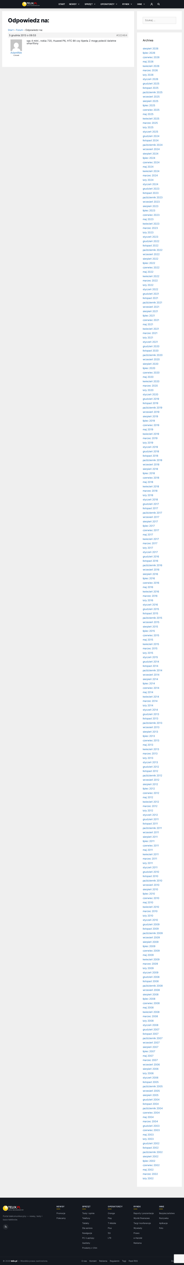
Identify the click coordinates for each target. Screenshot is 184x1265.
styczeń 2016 (150, 604)
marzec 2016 (150, 595)
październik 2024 (153, 144)
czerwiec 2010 (151, 898)
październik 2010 (152, 880)
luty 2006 (148, 1073)
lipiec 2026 (149, 52)
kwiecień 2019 (151, 433)
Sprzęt (89, 4)
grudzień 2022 (151, 241)
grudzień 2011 (151, 819)
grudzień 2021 (151, 293)
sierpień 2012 (150, 784)
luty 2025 (148, 127)
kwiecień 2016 (151, 591)
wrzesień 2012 (151, 779)
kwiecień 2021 (151, 328)
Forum (19, 30)
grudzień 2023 (151, 188)
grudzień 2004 (151, 1099)
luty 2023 (148, 232)
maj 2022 (148, 271)
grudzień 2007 (151, 1029)
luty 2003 (148, 1138)
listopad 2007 (151, 1033)
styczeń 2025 (150, 131)
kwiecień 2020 (151, 381)
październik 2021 (152, 302)
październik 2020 (153, 355)
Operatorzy (107, 4)
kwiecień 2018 (151, 486)
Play (110, 1218)
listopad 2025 (150, 87)
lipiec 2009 (149, 946)
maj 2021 (148, 324)
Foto (161, 1228)
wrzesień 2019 (151, 412)
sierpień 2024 (150, 153)
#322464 (121, 35)
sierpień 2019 (150, 416)
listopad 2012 (150, 771)
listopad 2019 (150, 403)
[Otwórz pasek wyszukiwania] (158, 4)
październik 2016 (152, 565)
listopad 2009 (151, 928)
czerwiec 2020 (151, 372)
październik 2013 (152, 723)
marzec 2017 (150, 543)
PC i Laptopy (88, 1238)
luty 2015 (148, 652)
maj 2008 (148, 1007)
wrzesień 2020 (151, 359)
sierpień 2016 (150, 574)
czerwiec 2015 (151, 635)
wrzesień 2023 (151, 201)
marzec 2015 (150, 648)
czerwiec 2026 (151, 57)
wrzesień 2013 (151, 727)
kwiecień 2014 (151, 696)
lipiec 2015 (149, 630)
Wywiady (138, 1228)
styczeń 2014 (150, 709)
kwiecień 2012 (151, 801)
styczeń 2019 (150, 447)
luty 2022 (148, 285)
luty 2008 (148, 1020)
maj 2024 (148, 166)
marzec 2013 (150, 753)
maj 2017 (148, 534)
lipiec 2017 (149, 525)
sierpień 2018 (150, 469)
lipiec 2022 (149, 263)
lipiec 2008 (149, 998)
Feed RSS (133, 1261)
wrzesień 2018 (151, 464)
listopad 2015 (150, 613)
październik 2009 (153, 933)
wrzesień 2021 (151, 306)
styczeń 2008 (150, 1025)
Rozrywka (163, 1218)
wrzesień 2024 (151, 149)
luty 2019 (148, 442)
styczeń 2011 (150, 867)
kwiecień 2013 (151, 749)
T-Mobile (112, 1223)
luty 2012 (148, 810)
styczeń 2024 (150, 184)
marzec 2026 (150, 70)
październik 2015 (152, 617)
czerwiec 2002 (151, 1165)
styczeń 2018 (150, 499)
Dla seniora (87, 1228)
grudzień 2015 (151, 609)
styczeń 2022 (150, 289)
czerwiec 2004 (151, 1112)
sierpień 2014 (150, 679)
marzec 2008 (150, 1016)
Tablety (85, 1223)
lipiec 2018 (149, 473)
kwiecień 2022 (151, 276)
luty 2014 (148, 705)
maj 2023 (148, 219)
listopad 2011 (150, 823)
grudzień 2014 (151, 661)
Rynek (125, 4)
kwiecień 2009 (151, 959)
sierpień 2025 (150, 101)
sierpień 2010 (150, 889)
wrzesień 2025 (151, 96)
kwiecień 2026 (151, 66)
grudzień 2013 (151, 714)
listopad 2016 (150, 560)
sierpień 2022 (150, 258)
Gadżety (86, 1243)
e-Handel (138, 1238)
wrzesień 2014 (151, 674)
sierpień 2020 (150, 363)
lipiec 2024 (149, 158)
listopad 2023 (151, 193)
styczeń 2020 (150, 394)
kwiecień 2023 (151, 223)
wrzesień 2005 (151, 1090)
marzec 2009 (150, 963)
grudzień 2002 (151, 1143)
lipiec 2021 (149, 315)
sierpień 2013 (150, 731)
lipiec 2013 (149, 736)
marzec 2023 (150, 228)
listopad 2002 (151, 1147)
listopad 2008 (151, 981)
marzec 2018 (150, 490)
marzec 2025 (150, 122)
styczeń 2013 (150, 762)
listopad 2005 (151, 1082)
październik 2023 (153, 197)
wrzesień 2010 (151, 884)
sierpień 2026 (150, 48)
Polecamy (61, 1218)
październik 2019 (152, 407)
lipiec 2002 (149, 1160)
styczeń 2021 (150, 341)
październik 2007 (153, 1038)
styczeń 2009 (150, 972)
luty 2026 (148, 74)
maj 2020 (148, 376)
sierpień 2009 (151, 941)
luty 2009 (148, 968)
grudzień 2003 (151, 1125)
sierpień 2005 (150, 1095)
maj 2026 (148, 61)
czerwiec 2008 (151, 1003)
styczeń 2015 (150, 657)
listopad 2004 (151, 1103)
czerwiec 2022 (151, 267)
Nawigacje (87, 1233)
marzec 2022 (150, 280)
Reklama (138, 1243)
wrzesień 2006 (151, 1064)
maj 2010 (148, 902)
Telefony (86, 1218)
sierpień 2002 (150, 1156)
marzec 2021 (150, 333)
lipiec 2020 (149, 368)
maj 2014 (148, 692)
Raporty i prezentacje (144, 1213)
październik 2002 (153, 1152)
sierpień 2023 (150, 206)
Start (62, 4)
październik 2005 (153, 1086)
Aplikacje (163, 1223)
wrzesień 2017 (151, 517)
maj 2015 (148, 639)
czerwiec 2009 (151, 950)
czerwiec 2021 (151, 320)
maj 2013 (148, 744)
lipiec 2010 (149, 893)
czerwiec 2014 (151, 687)
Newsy (73, 4)
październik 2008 (153, 985)
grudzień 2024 (151, 136)
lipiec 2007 (149, 1051)
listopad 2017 (150, 508)
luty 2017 (148, 547)
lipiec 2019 (149, 420)
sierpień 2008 (150, 994)
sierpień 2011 (150, 836)
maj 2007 (148, 1055)
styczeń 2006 (150, 1077)
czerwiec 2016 (151, 582)
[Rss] (5, 1227)
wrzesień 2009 (151, 937)
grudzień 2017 (151, 504)
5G (109, 1233)
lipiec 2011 (149, 841)
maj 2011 (148, 849)
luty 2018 (148, 495)
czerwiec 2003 (151, 1130)
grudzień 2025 (151, 83)
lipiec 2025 (149, 105)
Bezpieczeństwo (167, 1213)
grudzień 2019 (151, 398)
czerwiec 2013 (151, 740)
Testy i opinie (88, 1213)
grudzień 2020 (151, 346)
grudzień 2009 (151, 924)
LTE (109, 1238)
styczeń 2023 (150, 236)
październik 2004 (153, 1108)
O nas (84, 1261)
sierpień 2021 (150, 311)
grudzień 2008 (151, 977)
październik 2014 (152, 670)
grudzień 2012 (151, 766)
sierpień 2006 (151, 1068)
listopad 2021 (150, 298)
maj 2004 (148, 1117)
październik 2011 (152, 828)
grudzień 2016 (151, 556)
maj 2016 (148, 587)
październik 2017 (152, 512)
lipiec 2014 (149, 683)
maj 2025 (148, 114)
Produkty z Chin (89, 1248)
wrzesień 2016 (151, 569)
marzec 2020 (150, 385)
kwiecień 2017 (151, 539)
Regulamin (115, 1261)
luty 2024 (148, 179)
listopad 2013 (150, 718)
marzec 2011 (150, 858)
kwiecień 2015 (151, 644)
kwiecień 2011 (151, 854)
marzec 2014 (150, 701)
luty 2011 (148, 863)
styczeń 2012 (150, 814)
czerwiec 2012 (151, 793)
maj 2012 (148, 797)
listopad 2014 (150, 666)
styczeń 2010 (150, 920)
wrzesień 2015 (151, 622)
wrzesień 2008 (151, 990)
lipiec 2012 (149, 788)
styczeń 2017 (150, 552)
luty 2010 (148, 915)
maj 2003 (148, 1134)
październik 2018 (152, 460)
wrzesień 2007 (151, 1042)
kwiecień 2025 (151, 118)
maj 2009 (148, 955)
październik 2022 (152, 250)
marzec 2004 (150, 1121)
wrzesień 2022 (151, 254)
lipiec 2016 (149, 578)
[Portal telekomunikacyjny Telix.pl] (13, 1208)
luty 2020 (148, 390)
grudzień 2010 (151, 871)
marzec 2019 (150, 438)
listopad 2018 (150, 455)
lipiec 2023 (149, 210)
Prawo (136, 1233)
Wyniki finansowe (142, 1218)
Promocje (60, 1213)
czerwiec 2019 (151, 425)
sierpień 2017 (150, 521)
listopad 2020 (151, 350)
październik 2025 (152, 92)
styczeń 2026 (150, 79)
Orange (111, 1213)
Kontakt (93, 1261)
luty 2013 (148, 758)
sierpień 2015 (150, 626)
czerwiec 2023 (151, 215)
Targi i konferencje (142, 1223)
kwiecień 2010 (151, 906)
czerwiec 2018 (151, 477)
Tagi (124, 1261)
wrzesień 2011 (151, 832)
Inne (139, 4)
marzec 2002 (150, 1174)
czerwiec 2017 (151, 530)
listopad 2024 (151, 140)
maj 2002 (148, 1169)
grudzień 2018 (151, 451)
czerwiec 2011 (151, 845)
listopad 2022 (150, 245)
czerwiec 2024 (151, 162)
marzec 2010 (150, 911)
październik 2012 (152, 775)
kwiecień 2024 (151, 171)
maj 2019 (148, 429)
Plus (110, 1228)
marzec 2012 (150, 806)
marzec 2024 (150, 175)
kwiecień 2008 (151, 1012)
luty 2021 (148, 337)
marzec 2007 (150, 1060)
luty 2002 (148, 1178)
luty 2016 (148, 600)
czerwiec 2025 (151, 109)
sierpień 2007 (150, 1047)
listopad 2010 (150, 876)
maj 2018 (148, 482)
